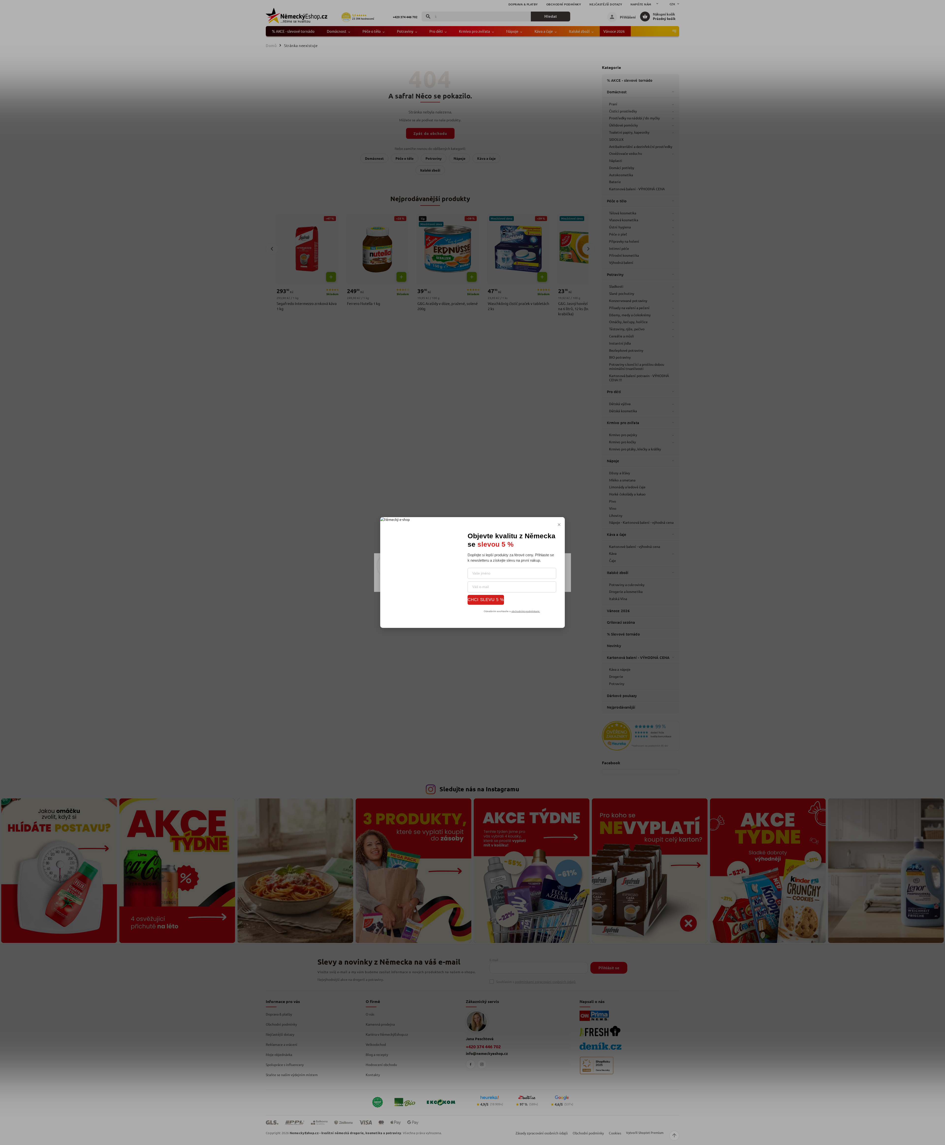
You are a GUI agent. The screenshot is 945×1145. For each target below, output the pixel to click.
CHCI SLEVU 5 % (486, 599)
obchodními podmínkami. (525, 611)
